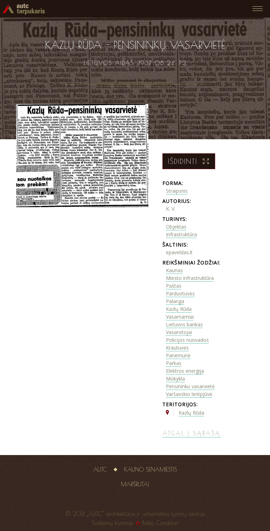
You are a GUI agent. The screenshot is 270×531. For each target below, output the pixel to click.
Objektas (176, 226)
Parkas (173, 363)
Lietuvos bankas (184, 324)
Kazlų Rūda (179, 309)
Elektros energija (185, 370)
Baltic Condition (160, 523)
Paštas (173, 285)
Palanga (175, 301)
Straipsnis (177, 190)
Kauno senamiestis (150, 469)
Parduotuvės (180, 293)
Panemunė (178, 355)
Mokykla (175, 378)
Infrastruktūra (181, 234)
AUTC (100, 469)
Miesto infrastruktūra (190, 278)
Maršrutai (135, 484)
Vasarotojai (179, 332)
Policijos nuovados (187, 340)
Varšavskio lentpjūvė (189, 394)
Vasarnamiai (180, 316)
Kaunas (174, 270)
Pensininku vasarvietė (190, 386)
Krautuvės (177, 347)
